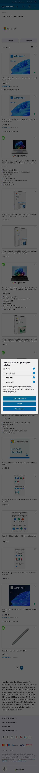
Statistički (9, 378)
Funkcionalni (10, 373)
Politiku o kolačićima (26, 389)
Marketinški (10, 382)
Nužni (8, 369)
